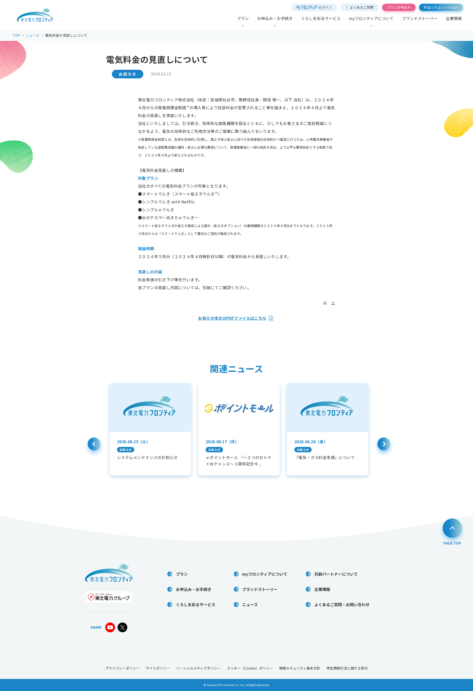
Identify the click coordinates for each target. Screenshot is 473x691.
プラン (243, 18)
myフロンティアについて (371, 18)
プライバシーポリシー (122, 668)
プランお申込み (399, 7)
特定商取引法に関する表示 (347, 668)
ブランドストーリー (420, 18)
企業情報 (454, 18)
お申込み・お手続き (275, 18)
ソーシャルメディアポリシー (198, 668)
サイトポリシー (158, 668)
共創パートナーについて (336, 574)
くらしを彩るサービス (320, 18)
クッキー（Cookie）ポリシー (250, 668)
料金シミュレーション (441, 7)
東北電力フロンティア (35, 15)
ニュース (250, 604)
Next (384, 447)
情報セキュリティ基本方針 (299, 668)
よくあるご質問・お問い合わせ (342, 604)
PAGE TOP (452, 531)
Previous (94, 447)
